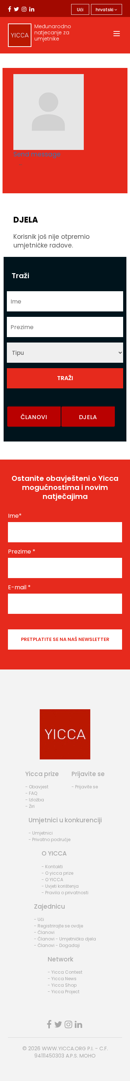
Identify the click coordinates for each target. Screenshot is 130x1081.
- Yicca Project (63, 992)
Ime (15, 516)
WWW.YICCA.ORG (64, 1048)
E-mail (19, 587)
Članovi (34, 417)
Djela (88, 417)
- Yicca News (62, 979)
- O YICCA (52, 880)
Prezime (21, 552)
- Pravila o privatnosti (65, 893)
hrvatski (105, 10)
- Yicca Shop (62, 985)
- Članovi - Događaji (57, 945)
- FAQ (31, 793)
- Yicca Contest (65, 972)
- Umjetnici (41, 833)
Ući (80, 10)
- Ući (39, 919)
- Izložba (34, 800)
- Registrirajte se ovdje (58, 926)
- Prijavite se (85, 787)
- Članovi (44, 932)
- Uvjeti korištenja (60, 886)
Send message (37, 154)
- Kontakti (52, 866)
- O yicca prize (57, 873)
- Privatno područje (49, 839)
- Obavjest (36, 787)
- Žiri (30, 806)
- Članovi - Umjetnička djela (65, 939)
